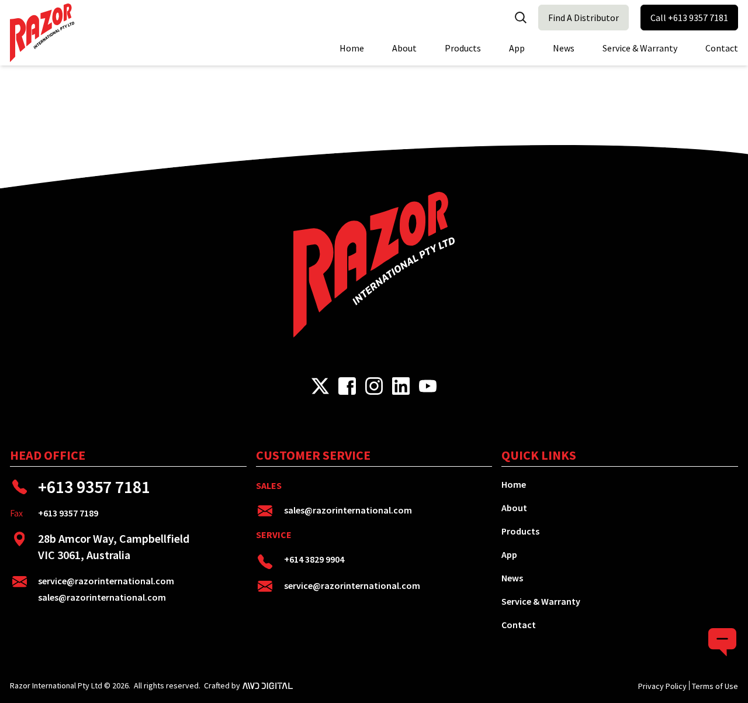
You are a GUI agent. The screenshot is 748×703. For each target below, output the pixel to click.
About (404, 48)
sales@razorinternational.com (102, 597)
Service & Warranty (639, 48)
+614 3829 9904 (314, 559)
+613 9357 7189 (68, 513)
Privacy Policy (662, 686)
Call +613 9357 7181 (689, 17)
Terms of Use (715, 686)
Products (463, 48)
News (563, 48)
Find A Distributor (583, 17)
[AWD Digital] (268, 685)
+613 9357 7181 (94, 486)
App (517, 48)
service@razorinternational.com (106, 581)
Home (352, 48)
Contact (721, 48)
